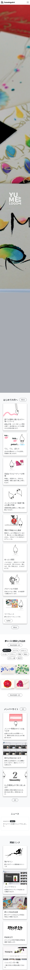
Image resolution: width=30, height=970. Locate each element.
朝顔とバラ (7, 650)
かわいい (23, 650)
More (23, 400)
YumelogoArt (9, 2)
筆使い (26, 654)
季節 (19, 654)
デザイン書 (11, 658)
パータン (4, 654)
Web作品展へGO (15, 645)
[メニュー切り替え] (27, 2)
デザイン (13, 654)
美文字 (20, 658)
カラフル (15, 650)
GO (23, 709)
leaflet (8, 621)
